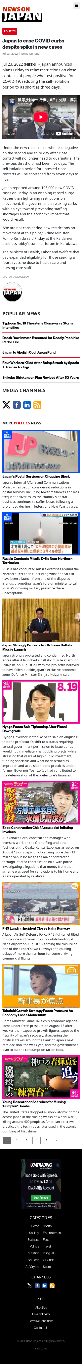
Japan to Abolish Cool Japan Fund (29, 352)
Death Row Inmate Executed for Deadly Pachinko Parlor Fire (40, 339)
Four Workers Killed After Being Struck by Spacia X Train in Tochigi (40, 364)
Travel (47, 1246)
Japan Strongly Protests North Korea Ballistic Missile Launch (37, 647)
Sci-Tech (33, 1260)
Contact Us (41, 1328)
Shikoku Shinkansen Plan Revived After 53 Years (40, 377)
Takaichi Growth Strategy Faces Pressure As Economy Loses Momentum (37, 1012)
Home (35, 1226)
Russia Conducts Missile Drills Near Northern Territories (37, 560)
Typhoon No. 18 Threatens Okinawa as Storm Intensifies (37, 325)
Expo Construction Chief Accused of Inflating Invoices (37, 829)
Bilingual (48, 1253)
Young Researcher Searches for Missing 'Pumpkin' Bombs (34, 1104)
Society (34, 1233)
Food (46, 1240)
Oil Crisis (48, 1260)
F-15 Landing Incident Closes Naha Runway (36, 928)
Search (47, 1267)
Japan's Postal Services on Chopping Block (36, 476)
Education (32, 1253)
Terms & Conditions (41, 1321)
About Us (41, 1307)
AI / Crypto (32, 1267)
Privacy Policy (41, 1314)
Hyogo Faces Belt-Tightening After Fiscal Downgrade (34, 728)
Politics (34, 1246)
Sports (47, 1226)
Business (33, 1240)
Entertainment (52, 1233)
